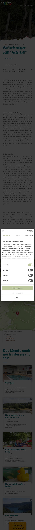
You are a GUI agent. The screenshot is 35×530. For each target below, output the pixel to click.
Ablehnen (17, 298)
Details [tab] (17, 235)
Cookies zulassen (17, 288)
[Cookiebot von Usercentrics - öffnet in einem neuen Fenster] (25, 231)
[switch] (30, 270)
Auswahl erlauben (17, 293)
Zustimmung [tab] (6, 235)
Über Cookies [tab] (29, 235)
